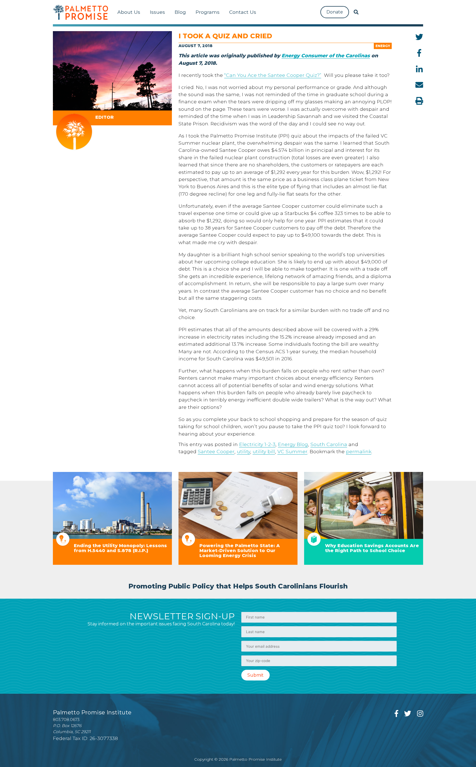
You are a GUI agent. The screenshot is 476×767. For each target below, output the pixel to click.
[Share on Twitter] (419, 37)
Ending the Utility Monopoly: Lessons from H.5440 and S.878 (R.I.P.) (120, 548)
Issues (157, 12)
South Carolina (328, 444)
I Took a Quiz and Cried (225, 36)
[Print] (419, 101)
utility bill (264, 451)
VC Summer (292, 451)
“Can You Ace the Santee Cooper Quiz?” (272, 75)
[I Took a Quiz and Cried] (112, 70)
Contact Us (242, 12)
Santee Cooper (216, 451)
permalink (358, 451)
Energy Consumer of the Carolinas (326, 55)
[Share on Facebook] (419, 53)
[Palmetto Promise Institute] (80, 12)
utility (243, 451)
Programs (208, 12)
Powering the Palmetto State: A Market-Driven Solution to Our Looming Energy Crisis (239, 550)
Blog (180, 12)
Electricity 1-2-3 (257, 444)
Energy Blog (293, 444)
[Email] (419, 85)
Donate (334, 12)
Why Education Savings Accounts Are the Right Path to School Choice (372, 548)
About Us (128, 12)
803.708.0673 (66, 719)
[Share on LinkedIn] (419, 69)
